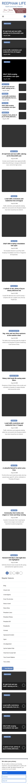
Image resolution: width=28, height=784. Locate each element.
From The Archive (8, 599)
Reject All (5, 780)
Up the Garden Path (14, 330)
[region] (14, 771)
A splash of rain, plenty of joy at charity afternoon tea (9, 116)
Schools (5, 630)
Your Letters (6, 661)
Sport (4, 639)
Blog (4, 585)
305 (17, 573)
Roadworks (6, 42)
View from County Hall (9, 652)
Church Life (6, 590)
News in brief (7, 23)
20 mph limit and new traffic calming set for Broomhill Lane (8, 88)
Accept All (5, 772)
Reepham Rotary (14, 375)
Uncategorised (7, 644)
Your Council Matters (9, 657)
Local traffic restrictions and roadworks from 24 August (9, 97)
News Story (7, 62)
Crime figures (7, 594)
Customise (5, 776)
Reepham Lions (7, 612)
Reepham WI (5, 112)
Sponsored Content (8, 635)
